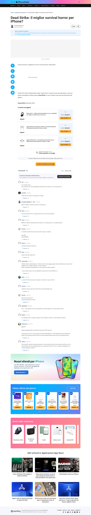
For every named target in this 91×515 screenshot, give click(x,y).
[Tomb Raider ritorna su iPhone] (68, 465)
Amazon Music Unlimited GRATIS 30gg (17, 402)
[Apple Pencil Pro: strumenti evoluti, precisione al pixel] (52, 395)
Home (12, 12)
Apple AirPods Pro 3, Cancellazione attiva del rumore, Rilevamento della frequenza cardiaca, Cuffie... (40, 140)
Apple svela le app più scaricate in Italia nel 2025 (22, 499)
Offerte (63, 5)
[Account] (79, 2)
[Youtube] (68, 512)
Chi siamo (59, 510)
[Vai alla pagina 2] (41, 411)
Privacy (73, 510)
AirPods (30, 5)
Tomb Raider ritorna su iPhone (68, 474)
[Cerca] (14, 2)
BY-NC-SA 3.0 (34, 512)
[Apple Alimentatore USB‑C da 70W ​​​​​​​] (40, 395)
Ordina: (62, 170)
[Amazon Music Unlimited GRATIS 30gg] (17, 395)
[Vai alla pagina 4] (44, 411)
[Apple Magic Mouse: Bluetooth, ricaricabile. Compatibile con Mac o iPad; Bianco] (75, 395)
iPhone (12, 5)
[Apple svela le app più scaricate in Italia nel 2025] (22, 489)
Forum (53, 5)
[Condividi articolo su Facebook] (13, 66)
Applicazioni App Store (21, 12)
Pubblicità (78, 510)
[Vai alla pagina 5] (45, 411)
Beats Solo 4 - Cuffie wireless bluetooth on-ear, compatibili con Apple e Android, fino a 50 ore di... (42, 114)
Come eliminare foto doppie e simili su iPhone (22, 475)
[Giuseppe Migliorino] (12, 26)
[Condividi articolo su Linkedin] (13, 76)
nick (24, 204)
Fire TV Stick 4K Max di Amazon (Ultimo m (63, 402)
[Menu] (12, 2)
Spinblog (30, 510)
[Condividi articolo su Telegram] (13, 82)
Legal (69, 510)
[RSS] (79, 512)
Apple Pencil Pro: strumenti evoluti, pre (52, 402)
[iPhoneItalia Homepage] (22, 2)
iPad (18, 5)
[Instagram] (70, 512)
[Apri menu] (30, 2)
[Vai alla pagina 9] (50, 411)
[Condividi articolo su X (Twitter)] (13, 71)
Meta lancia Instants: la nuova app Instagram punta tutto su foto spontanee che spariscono (45, 475)
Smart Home (44, 5)
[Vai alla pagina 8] (49, 411)
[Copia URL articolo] (13, 93)
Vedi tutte (73, 388)
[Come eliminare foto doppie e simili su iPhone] (22, 465)
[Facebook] (63, 512)
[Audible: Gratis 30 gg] (29, 395)
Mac (23, 5)
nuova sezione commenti (24, 34)
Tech (57, 5)
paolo (24, 326)
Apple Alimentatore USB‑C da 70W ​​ (40, 402)
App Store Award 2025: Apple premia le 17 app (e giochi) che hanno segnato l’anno (69, 500)
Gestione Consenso (42, 512)
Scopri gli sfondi (20, 372)
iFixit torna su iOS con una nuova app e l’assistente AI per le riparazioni (45, 500)
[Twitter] (66, 512)
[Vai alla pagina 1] (40, 411)
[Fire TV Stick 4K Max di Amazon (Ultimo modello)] (63, 395)
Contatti (64, 510)
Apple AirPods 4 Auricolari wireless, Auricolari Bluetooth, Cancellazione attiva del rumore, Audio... (41, 127)
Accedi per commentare (64, 176)
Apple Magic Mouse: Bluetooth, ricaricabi (75, 402)
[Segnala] (28, 189)
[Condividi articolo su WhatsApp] (13, 87)
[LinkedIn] (77, 512)
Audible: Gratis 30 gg (29, 402)
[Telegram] (75, 512)
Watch (36, 5)
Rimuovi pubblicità (45, 59)
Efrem (24, 222)
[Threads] (72, 512)
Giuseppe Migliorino (19, 25)
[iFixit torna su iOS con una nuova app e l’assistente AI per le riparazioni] (45, 489)
